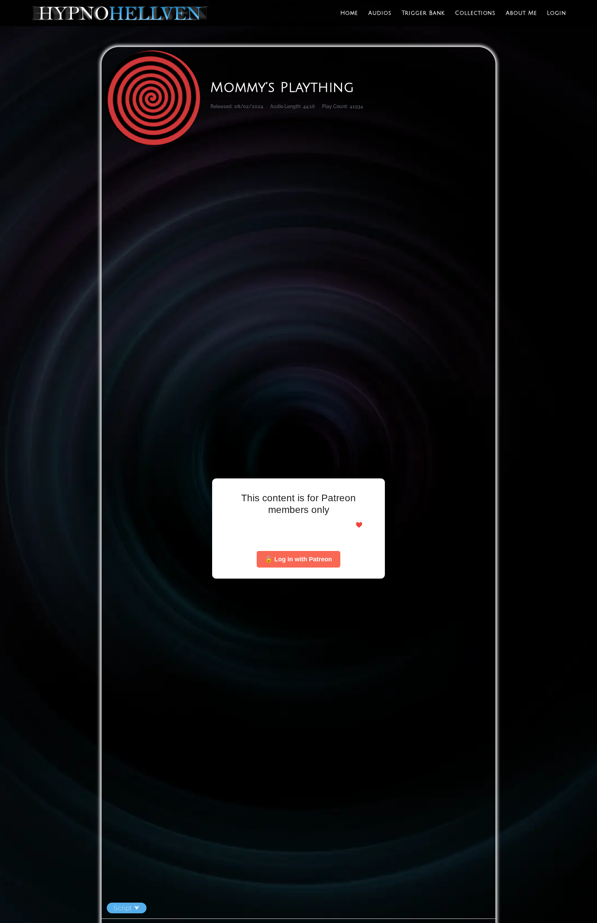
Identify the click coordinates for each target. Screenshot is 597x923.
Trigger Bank (423, 13)
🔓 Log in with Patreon (298, 559)
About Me (521, 13)
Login (556, 13)
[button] (298, 908)
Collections (475, 13)
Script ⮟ (127, 908)
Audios (379, 13)
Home (349, 13)
